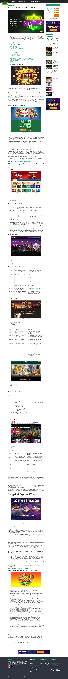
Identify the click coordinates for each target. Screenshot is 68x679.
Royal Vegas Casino (21, 230)
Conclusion (11, 61)
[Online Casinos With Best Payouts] (49, 92)
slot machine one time (36, 136)
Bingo (18, 664)
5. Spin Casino (14, 56)
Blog (30, 664)
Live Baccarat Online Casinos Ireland (52, 57)
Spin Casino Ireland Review (44, 663)
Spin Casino (12, 448)
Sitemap (31, 671)
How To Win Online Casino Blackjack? (55, 79)
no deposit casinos (15, 36)
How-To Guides (27, 1)
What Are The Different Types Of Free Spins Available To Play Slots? (20, 58)
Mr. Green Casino (12, 387)
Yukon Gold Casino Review (38, 646)
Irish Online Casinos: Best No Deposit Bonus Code (18, 646)
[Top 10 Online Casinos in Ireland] (49, 87)
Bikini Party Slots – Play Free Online (52, 38)
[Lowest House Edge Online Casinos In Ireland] (49, 65)
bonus (35, 529)
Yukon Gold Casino (35, 348)
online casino (19, 491)
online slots (21, 661)
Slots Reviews (13, 1)
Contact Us (31, 663)
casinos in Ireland (14, 40)
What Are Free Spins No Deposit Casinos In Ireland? (18, 48)
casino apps (25, 663)
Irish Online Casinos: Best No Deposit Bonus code (24, 632)
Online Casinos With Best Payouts (56, 93)
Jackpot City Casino (34, 288)
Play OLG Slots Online (56, 83)
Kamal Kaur (15, 8)
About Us (40, 1)
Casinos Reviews (20, 1)
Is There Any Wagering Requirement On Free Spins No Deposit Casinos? (21, 59)
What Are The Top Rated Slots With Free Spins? (17, 60)
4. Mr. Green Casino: (15, 54)
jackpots (11, 664)
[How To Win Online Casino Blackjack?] (49, 77)
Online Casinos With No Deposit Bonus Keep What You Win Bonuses (22, 161)
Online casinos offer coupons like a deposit (28, 561)
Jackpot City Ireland (43, 661)
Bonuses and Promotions (16, 51)
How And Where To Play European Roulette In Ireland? (56, 61)
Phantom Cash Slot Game (55, 665)
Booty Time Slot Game (56, 47)
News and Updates (34, 1)
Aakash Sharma (54, 40)
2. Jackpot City (14, 50)
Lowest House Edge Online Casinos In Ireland (55, 66)
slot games (37, 547)
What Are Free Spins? (13, 46)
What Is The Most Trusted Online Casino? (53, 74)
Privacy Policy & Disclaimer (34, 667)
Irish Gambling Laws (33, 666)
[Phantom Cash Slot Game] (49, 51)
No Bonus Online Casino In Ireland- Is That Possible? (20, 568)
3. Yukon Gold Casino (15, 52)
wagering (15, 556)
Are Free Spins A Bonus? (14, 47)
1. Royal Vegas (14, 49)
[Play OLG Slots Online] (49, 82)
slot (15, 531)
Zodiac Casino (49, 16)
